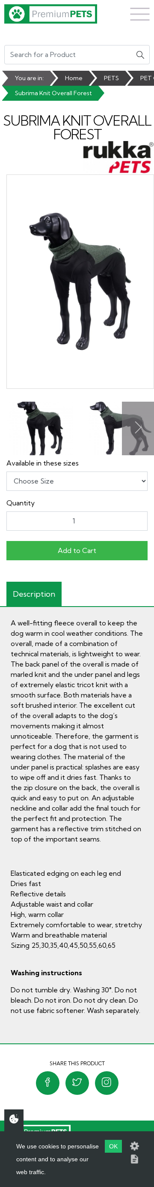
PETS (111, 78)
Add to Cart (77, 550)
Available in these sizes (42, 463)
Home (74, 78)
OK (113, 1146)
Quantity (20, 503)
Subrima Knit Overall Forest (53, 93)
